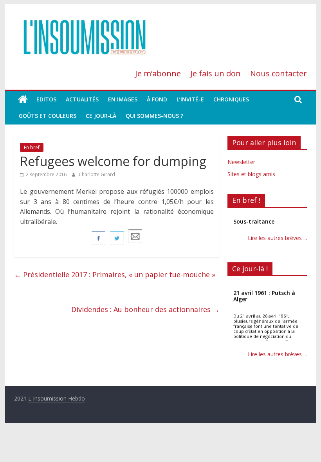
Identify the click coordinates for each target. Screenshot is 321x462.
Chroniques (231, 99)
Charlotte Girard (97, 174)
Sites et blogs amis (251, 174)
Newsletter (241, 162)
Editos (46, 99)
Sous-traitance (253, 221)
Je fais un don (215, 73)
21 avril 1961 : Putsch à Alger (264, 296)
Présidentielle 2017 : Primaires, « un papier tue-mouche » (114, 274)
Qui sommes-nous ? (154, 115)
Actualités (82, 99)
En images (122, 99)
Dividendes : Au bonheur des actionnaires (145, 309)
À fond (157, 99)
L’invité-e (190, 99)
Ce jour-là (101, 115)
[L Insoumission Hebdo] (23, 99)
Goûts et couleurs (47, 115)
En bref (32, 147)
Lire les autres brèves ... (277, 238)
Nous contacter (278, 73)
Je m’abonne (158, 73)
